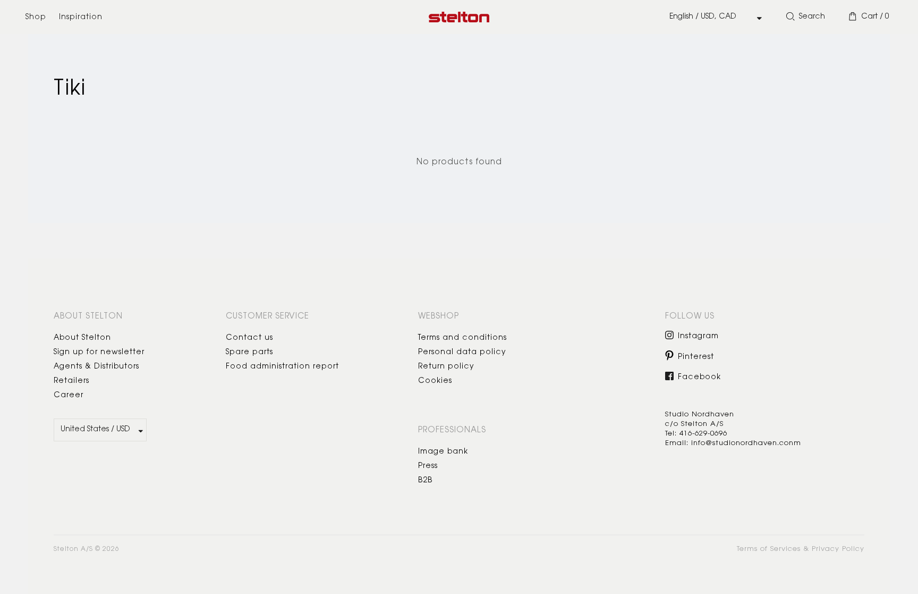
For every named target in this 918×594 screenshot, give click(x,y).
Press (428, 466)
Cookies (435, 381)
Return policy (446, 367)
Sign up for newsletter (99, 352)
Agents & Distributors (96, 367)
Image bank (443, 452)
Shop (36, 17)
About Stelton (82, 338)
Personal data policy (462, 352)
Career (68, 395)
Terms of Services (769, 549)
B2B (425, 480)
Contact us (249, 338)
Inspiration (81, 17)
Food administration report (282, 367)
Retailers (71, 381)
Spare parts (249, 352)
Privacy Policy (838, 549)
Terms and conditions (462, 338)
